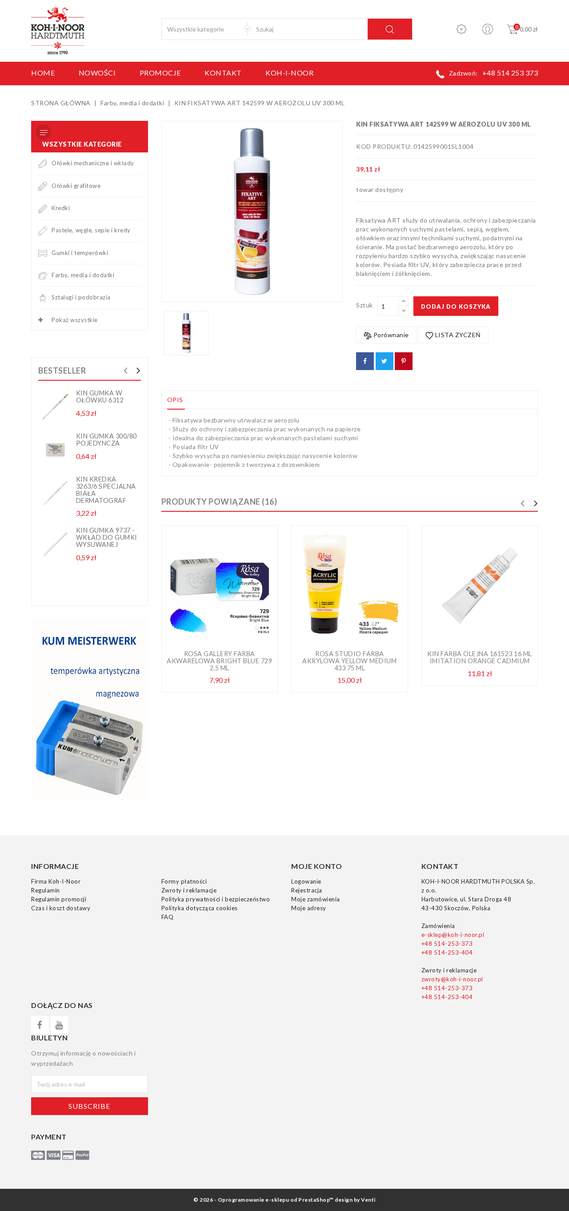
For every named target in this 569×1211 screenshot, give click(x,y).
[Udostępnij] (365, 361)
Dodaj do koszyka (456, 306)
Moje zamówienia (315, 899)
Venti (368, 1199)
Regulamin (45, 890)
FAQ (167, 916)
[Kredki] (42, 207)
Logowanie (306, 881)
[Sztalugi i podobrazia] (42, 297)
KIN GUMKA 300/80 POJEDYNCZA (106, 439)
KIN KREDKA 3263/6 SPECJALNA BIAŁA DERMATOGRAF (106, 489)
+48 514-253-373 (447, 943)
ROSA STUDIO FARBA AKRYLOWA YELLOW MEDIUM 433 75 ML (349, 661)
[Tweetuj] (384, 361)
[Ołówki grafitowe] (42, 185)
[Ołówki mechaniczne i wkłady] (42, 163)
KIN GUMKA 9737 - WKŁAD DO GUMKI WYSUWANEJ (106, 537)
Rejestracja (306, 890)
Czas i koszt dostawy (60, 908)
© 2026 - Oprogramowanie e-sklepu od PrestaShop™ (263, 1199)
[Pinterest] (404, 361)
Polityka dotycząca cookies (199, 908)
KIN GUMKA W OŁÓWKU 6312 (100, 396)
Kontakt (223, 72)
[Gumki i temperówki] (42, 252)
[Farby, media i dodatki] (42, 275)
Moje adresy (308, 908)
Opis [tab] (175, 399)
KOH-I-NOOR (289, 72)
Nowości (97, 72)
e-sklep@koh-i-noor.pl (453, 934)
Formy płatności (184, 881)
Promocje (160, 72)
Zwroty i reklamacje (189, 890)
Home (43, 72)
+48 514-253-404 (447, 952)
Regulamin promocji (58, 899)
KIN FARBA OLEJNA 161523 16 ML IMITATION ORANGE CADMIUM (479, 657)
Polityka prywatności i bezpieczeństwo (215, 899)
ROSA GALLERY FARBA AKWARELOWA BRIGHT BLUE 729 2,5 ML (219, 661)
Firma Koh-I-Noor (55, 881)
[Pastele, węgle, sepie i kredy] (42, 230)
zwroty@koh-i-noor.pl (452, 979)
